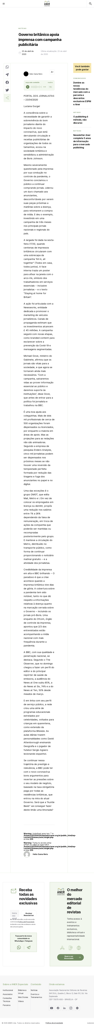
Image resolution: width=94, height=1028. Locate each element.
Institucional (8, 990)
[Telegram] (28, 947)
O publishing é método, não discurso (80, 119)
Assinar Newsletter (29, 914)
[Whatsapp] (19, 947)
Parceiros (7, 1005)
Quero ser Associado (68, 957)
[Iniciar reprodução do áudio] (27, 87)
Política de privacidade (54, 1023)
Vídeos (21, 1001)
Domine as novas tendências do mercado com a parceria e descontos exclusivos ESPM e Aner (82, 93)
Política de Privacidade (26, 922)
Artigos (77, 112)
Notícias (22, 28)
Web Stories (23, 997)
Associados (7, 994)
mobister (90, 1023)
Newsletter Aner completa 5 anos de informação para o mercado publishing (82, 141)
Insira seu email (14, 915)
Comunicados (79, 78)
